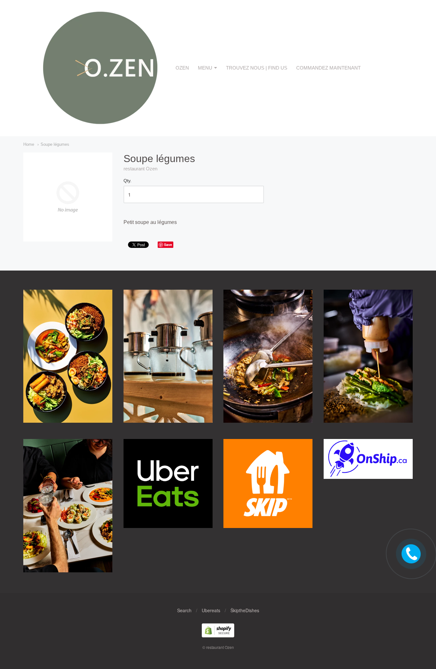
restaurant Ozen (140, 168)
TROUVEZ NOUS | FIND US (256, 68)
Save (168, 244)
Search (184, 610)
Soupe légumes (55, 144)
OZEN (182, 68)
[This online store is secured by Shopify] (218, 635)
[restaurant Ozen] (99, 124)
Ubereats (211, 610)
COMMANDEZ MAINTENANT (328, 68)
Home (28, 144)
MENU (205, 68)
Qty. (128, 180)
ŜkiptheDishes (244, 610)
